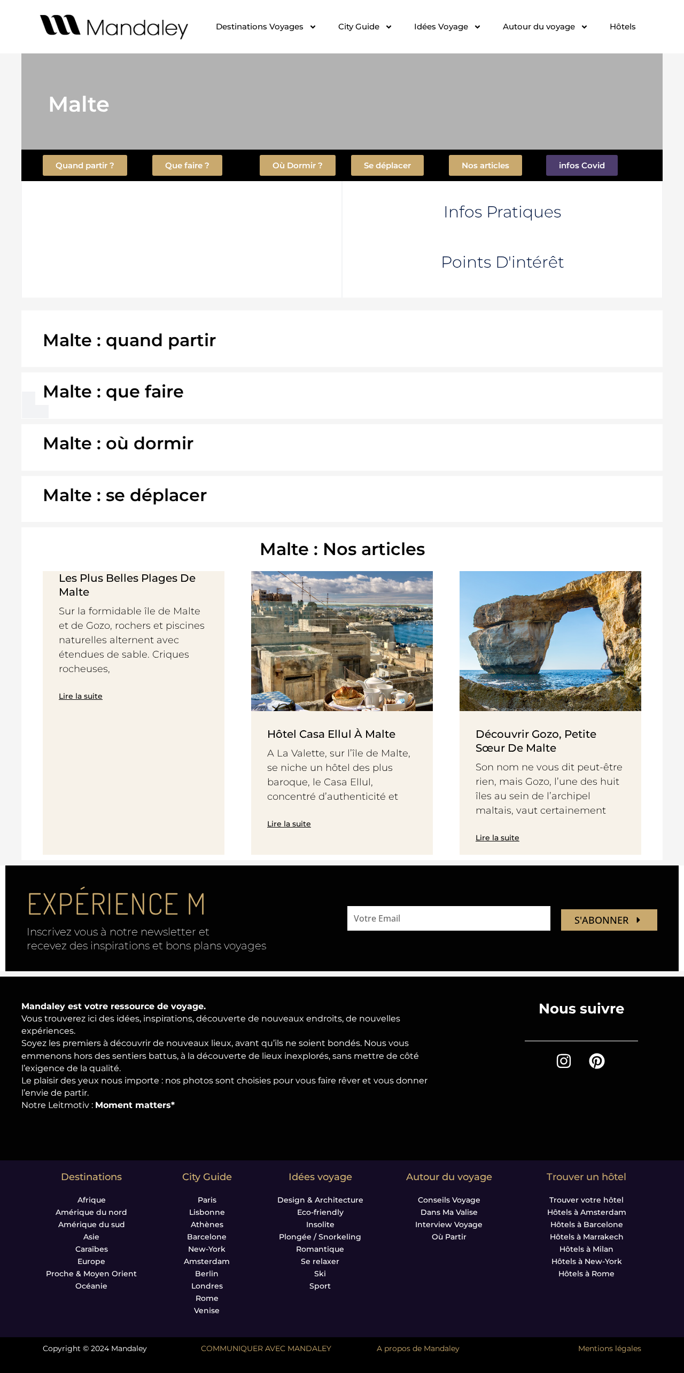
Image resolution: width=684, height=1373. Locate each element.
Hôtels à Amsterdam (586, 1212)
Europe (91, 1261)
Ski (320, 1273)
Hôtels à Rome (586, 1273)
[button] (582, 165)
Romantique (320, 1249)
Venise (207, 1310)
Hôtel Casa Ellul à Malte (331, 734)
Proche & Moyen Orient (91, 1273)
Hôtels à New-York (586, 1261)
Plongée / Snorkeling (320, 1237)
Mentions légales (609, 1348)
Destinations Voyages (260, 26)
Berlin (207, 1273)
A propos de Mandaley (418, 1348)
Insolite (320, 1224)
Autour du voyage (539, 26)
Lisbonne (207, 1212)
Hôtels (623, 26)
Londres (207, 1286)
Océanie (91, 1286)
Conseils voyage (449, 1200)
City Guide (358, 26)
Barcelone (207, 1237)
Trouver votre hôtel (586, 1200)
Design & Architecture (320, 1200)
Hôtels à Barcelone (586, 1224)
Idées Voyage (441, 26)
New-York (207, 1249)
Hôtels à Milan (586, 1249)
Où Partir (449, 1237)
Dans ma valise (449, 1212)
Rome (207, 1298)
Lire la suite (81, 696)
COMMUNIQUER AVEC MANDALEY (266, 1348)
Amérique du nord (91, 1212)
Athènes (207, 1224)
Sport (320, 1286)
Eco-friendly (320, 1212)
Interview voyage (449, 1224)
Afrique (91, 1200)
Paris (207, 1200)
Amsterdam (207, 1261)
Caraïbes (91, 1249)
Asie (91, 1237)
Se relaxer (320, 1261)
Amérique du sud (91, 1224)
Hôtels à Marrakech (587, 1237)
